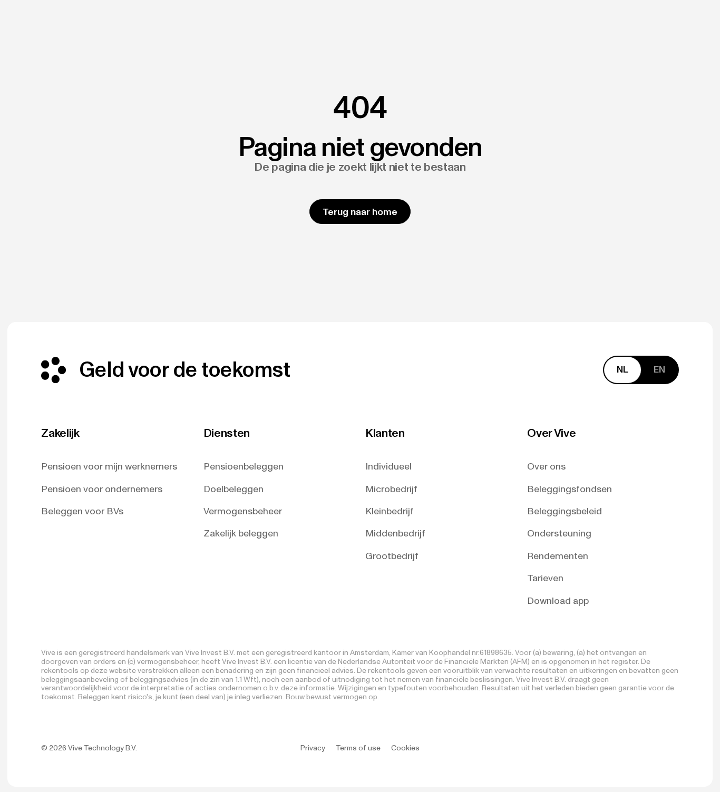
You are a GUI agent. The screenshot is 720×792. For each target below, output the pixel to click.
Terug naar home (360, 212)
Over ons (546, 466)
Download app (558, 601)
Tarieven (545, 578)
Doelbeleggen (233, 489)
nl (622, 369)
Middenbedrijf (395, 533)
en (659, 369)
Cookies (405, 748)
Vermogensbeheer (242, 511)
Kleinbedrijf (389, 511)
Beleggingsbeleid (564, 511)
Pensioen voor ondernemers (101, 489)
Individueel (388, 466)
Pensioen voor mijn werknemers (109, 466)
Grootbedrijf (392, 556)
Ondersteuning (559, 533)
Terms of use (358, 748)
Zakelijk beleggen (240, 533)
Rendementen (557, 556)
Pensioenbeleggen (243, 466)
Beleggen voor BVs (82, 511)
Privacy (312, 748)
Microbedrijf (391, 489)
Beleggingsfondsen (569, 489)
